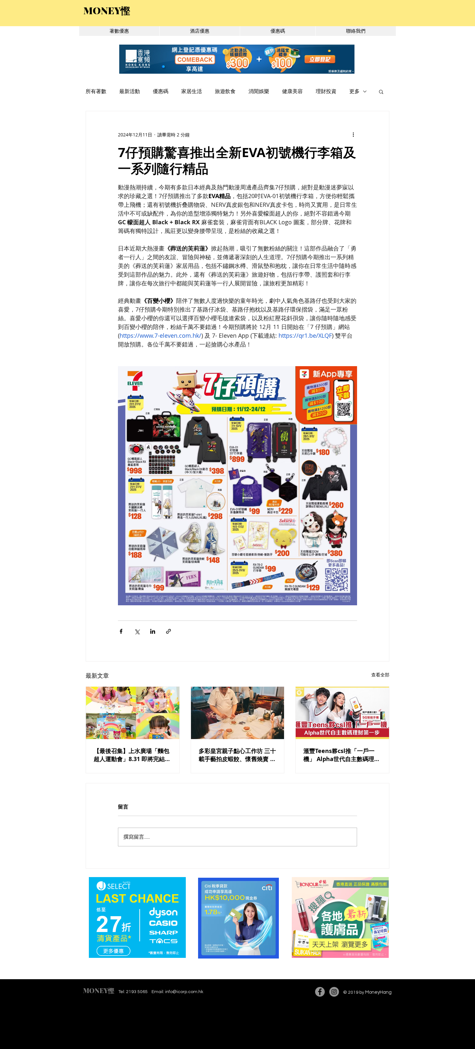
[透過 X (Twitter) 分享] (137, 631)
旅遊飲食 (225, 91)
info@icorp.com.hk (184, 992)
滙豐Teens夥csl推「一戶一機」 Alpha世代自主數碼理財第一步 (341, 755)
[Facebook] (320, 992)
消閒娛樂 (258, 91)
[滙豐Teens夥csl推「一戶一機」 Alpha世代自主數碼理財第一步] (342, 713)
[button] (381, 91)
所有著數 (96, 91)
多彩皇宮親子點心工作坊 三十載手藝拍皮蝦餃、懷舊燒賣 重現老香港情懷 (237, 755)
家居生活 (191, 91)
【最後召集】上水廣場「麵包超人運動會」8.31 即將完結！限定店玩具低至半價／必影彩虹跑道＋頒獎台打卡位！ (132, 755)
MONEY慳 (98, 990)
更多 (354, 91)
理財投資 (326, 91)
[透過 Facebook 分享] (121, 631)
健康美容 (292, 91)
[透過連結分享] (168, 631)
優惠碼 (160, 91)
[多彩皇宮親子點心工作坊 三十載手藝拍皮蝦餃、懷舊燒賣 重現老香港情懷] (237, 713)
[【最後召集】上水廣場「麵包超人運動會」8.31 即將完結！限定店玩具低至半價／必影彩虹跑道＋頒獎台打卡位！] (132, 713)
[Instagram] (334, 992)
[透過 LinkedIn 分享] (153, 631)
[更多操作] (353, 134)
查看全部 (380, 675)
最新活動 (129, 91)
